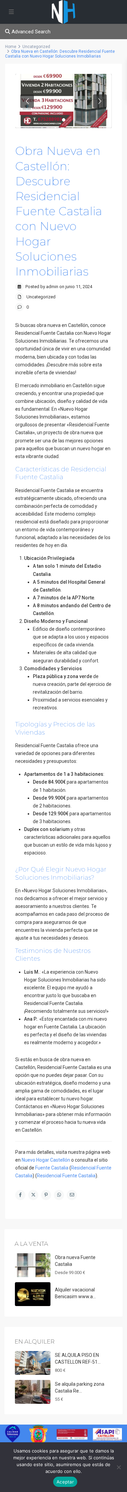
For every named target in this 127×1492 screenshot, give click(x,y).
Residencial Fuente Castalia (66, 1175)
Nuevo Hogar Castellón (46, 1160)
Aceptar (65, 1482)
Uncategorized (41, 296)
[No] (118, 1467)
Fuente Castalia (51, 1168)
